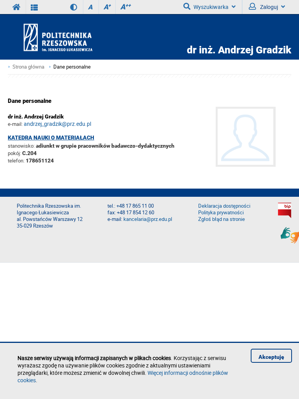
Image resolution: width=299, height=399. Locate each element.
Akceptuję (271, 357)
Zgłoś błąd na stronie (221, 219)
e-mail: (15, 123)
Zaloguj (268, 7)
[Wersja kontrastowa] (68, 7)
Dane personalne (72, 67)
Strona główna (28, 67)
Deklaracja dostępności (224, 206)
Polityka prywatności (221, 212)
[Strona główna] (80, 37)
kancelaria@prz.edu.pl (147, 219)
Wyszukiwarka (211, 7)
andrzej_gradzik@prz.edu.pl (57, 123)
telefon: (16, 160)
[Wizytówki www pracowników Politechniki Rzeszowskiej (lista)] (34, 7)
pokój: (15, 153)
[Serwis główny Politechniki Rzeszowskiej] (17, 7)
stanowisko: (21, 145)
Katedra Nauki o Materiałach (51, 137)
